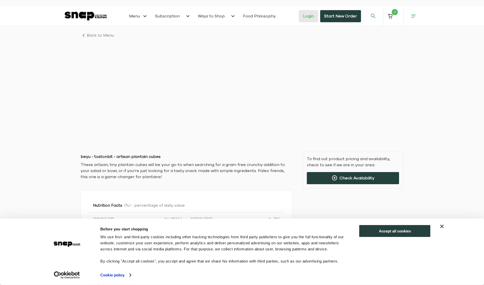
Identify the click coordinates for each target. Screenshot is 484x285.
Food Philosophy (259, 16)
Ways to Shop (211, 16)
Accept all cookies (395, 231)
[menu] (413, 16)
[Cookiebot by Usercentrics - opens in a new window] (67, 275)
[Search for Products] (373, 16)
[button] (393, 16)
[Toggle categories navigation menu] (145, 16)
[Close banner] (442, 226)
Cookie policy (112, 275)
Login (308, 16)
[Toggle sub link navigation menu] (188, 16)
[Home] (86, 16)
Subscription (167, 16)
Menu (134, 16)
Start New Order (340, 16)
